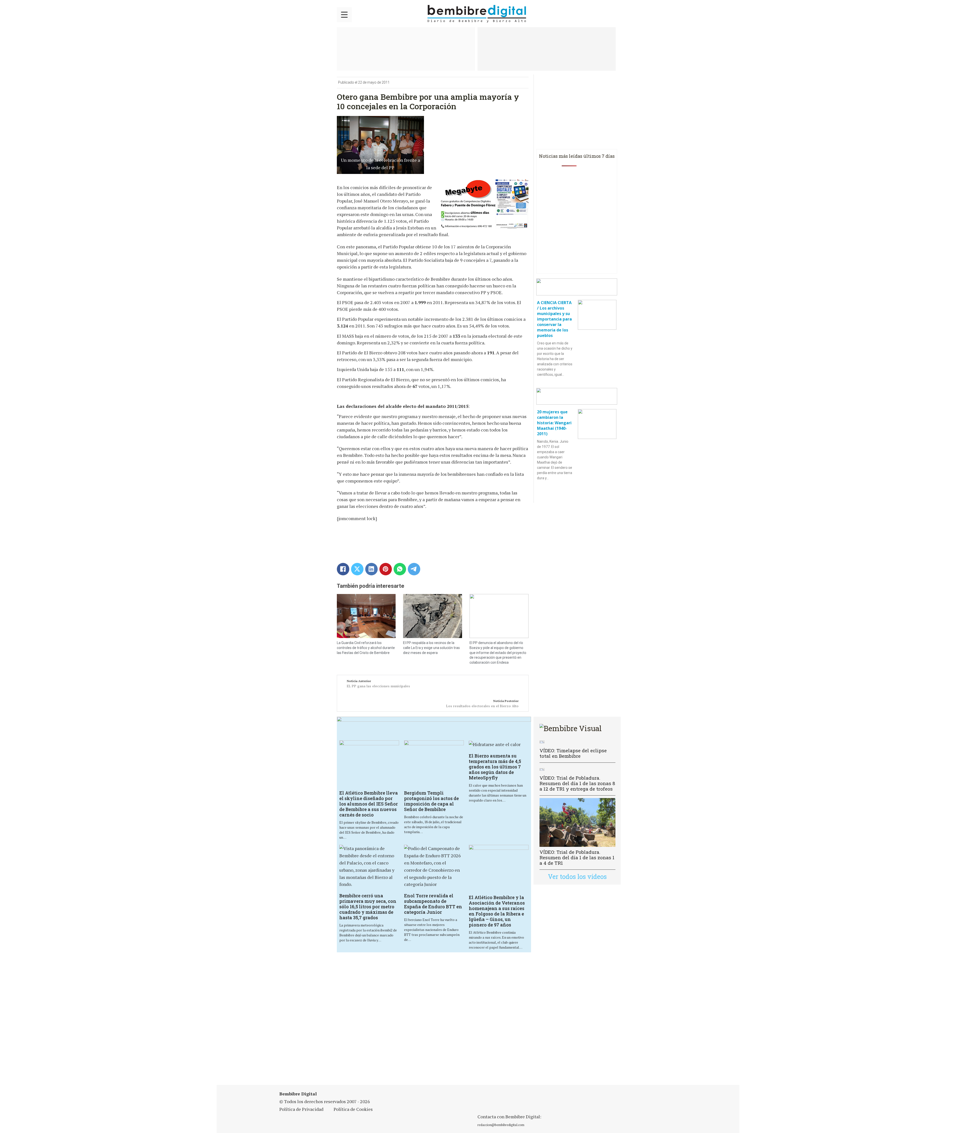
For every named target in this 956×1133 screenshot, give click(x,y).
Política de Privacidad (301, 1109)
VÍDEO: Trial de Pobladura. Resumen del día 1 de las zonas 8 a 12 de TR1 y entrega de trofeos (577, 783)
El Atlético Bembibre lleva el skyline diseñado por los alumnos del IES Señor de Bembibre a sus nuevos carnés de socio (368, 804)
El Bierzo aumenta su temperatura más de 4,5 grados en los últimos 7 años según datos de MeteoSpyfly (495, 767)
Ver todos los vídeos (577, 876)
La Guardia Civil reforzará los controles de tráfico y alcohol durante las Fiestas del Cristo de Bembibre (366, 647)
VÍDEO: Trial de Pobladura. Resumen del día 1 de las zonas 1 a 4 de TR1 (576, 857)
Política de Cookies (353, 1109)
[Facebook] (343, 569)
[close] (344, 14)
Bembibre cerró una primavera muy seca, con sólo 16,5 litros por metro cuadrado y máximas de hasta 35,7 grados (367, 906)
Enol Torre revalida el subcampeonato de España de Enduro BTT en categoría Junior (433, 904)
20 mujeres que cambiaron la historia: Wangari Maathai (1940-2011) (554, 422)
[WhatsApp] (400, 569)
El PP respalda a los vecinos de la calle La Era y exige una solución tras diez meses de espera (431, 647)
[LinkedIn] (371, 569)
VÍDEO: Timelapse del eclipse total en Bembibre (573, 753)
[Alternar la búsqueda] (613, 14)
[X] (357, 569)
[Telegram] (414, 569)
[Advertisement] (434, 1022)
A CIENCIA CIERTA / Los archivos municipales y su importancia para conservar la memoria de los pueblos (554, 319)
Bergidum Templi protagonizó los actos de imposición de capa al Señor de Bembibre (431, 801)
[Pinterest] (385, 569)
